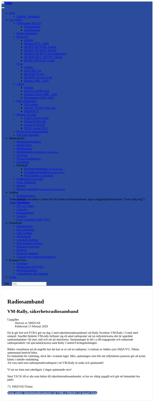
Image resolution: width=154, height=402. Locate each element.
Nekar (26, 202)
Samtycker (16, 202)
